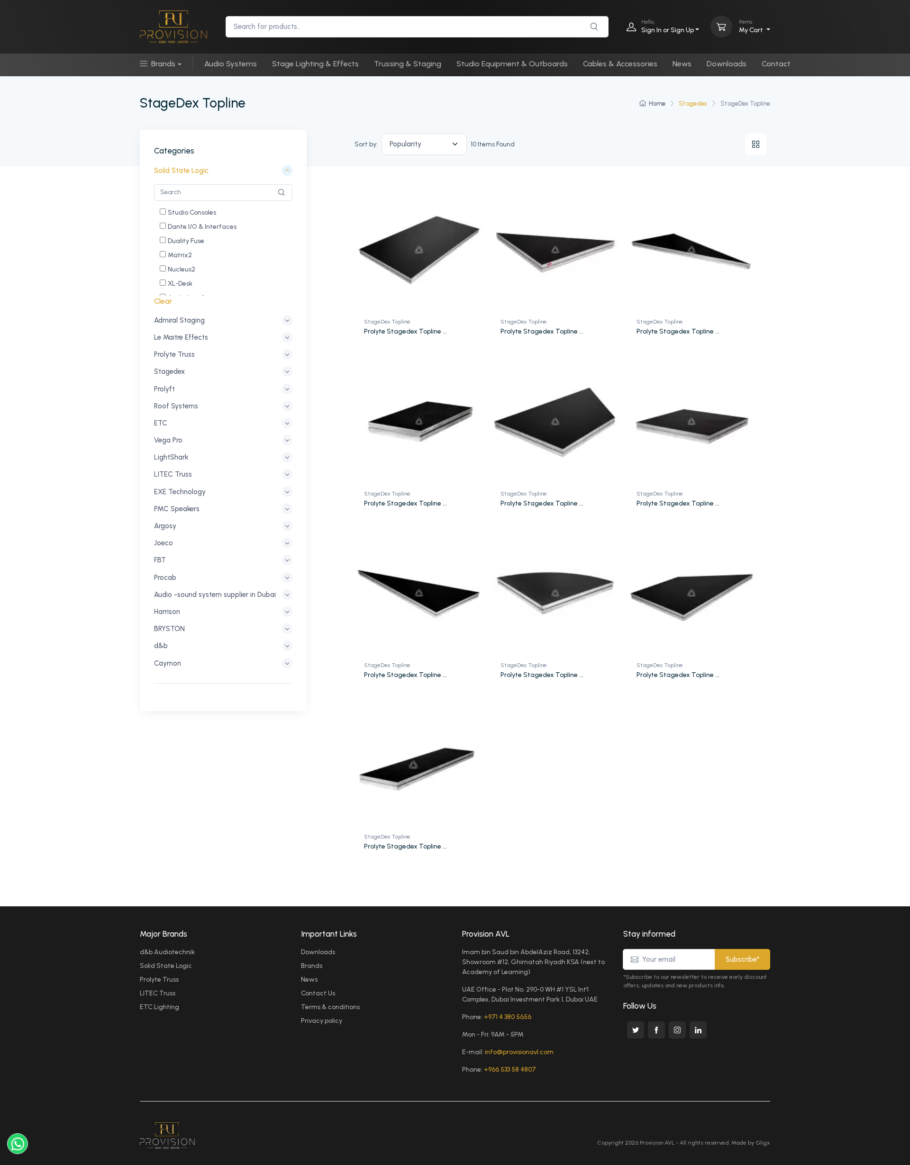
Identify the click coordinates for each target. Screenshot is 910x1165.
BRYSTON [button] (169, 628)
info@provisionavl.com (519, 1052)
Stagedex (693, 103)
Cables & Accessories (620, 63)
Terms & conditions (330, 1007)
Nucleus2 (181, 269)
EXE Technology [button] (180, 492)
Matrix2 (180, 255)
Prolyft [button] (164, 389)
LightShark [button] (171, 457)
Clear (163, 301)
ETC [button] (160, 423)
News (682, 63)
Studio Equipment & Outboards (512, 63)
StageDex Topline (387, 321)
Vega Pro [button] (168, 440)
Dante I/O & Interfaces (202, 227)
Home (657, 103)
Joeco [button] (163, 543)
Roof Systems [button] (176, 406)
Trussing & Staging (407, 63)
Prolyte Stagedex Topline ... (405, 331)
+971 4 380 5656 (507, 1017)
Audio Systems (230, 63)
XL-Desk (180, 284)
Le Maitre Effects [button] (181, 337)
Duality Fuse (186, 241)
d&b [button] (161, 646)
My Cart (751, 26)
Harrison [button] (167, 611)
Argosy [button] (165, 526)
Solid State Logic (166, 966)
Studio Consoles (192, 212)
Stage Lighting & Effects (315, 63)
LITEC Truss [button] (173, 474)
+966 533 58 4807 (510, 1070)
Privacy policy (321, 1021)
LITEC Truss (157, 993)
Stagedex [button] (169, 372)
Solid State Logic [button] (181, 171)
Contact (776, 63)
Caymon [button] (167, 663)
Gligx (762, 1142)
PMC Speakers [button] (177, 509)
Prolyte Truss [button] (174, 354)
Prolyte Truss (159, 979)
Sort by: (366, 144)
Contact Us (318, 993)
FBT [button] (160, 560)
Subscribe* (742, 959)
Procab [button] (165, 577)
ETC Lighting (159, 1007)
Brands (163, 63)
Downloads (726, 63)
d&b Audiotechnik (167, 952)
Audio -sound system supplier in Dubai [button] (215, 594)
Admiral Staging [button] (179, 320)
